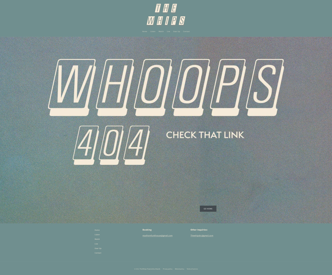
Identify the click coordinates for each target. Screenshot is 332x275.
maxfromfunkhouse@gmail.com (158, 235)
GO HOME (208, 208)
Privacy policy (167, 269)
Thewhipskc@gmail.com (202, 235)
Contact (98, 253)
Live (96, 244)
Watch (97, 239)
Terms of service (192, 269)
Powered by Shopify (153, 269)
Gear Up (98, 248)
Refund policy (179, 269)
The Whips (143, 269)
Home (97, 230)
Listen (97, 234)
